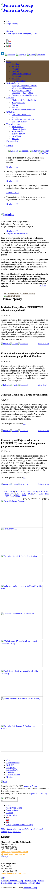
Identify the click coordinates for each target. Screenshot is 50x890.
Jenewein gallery (19, 81)
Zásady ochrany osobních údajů (19, 825)
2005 (24, 496)
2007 (12, 496)
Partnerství (16, 76)
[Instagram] (21, 55)
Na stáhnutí (16, 136)
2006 (18, 496)
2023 (11, 491)
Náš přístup (11, 112)
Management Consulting (22, 88)
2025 (6, 491)
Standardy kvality (19, 122)
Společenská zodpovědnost (23, 119)
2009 (47, 494)
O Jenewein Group (14, 808)
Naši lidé (10, 98)
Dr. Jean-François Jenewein (23, 110)
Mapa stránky (12, 24)
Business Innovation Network (24, 95)
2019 (34, 491)
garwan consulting (39, 793)
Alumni (15, 107)
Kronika (15, 66)
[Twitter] (31, 55)
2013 (24, 494)
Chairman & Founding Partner (24, 100)
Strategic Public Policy (21, 90)
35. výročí (16, 78)
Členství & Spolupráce (21, 74)
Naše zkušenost (12, 83)
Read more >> (12, 167)
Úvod (8, 21)
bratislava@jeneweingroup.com (14, 851)
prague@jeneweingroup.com (13, 873)
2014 (18, 494)
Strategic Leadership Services (24, 86)
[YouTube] (40, 55)
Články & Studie (19, 129)
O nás (8, 61)
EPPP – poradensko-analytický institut (22, 33)
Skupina (15, 64)
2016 (7, 494)
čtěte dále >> (43, 344)
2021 (23, 491)
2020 (29, 491)
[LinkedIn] (13, 151)
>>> (24, 424)
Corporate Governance (21, 114)
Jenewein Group (30, 786)
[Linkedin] (2, 55)
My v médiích (17, 131)
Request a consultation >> (17, 233)
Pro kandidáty (12, 141)
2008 (7, 496)
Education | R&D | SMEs (22, 93)
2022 (17, 491)
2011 (35, 494)
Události (15, 71)
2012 (30, 494)
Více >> (42, 286)
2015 (12, 494)
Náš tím (15, 105)
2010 (41, 494)
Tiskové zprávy (18, 134)
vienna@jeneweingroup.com (13, 854)
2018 (40, 491)
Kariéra (9, 31)
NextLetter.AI (17, 126)
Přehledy (15, 69)
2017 (46, 491)
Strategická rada (18, 102)
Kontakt (15, 138)
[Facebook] (10, 55)
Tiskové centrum (13, 124)
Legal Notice (11, 815)
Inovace (15, 117)
